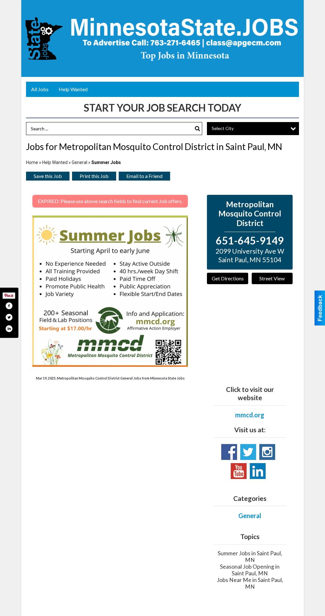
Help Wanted (73, 89)
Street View (272, 278)
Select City (223, 128)
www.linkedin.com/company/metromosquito (258, 471)
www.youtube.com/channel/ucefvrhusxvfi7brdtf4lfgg (239, 471)
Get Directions (228, 278)
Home (32, 162)
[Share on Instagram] (9, 328)
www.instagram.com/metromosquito (267, 452)
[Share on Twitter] (9, 317)
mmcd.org (249, 415)
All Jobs (40, 89)
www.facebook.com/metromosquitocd (229, 452)
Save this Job (48, 176)
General (80, 162)
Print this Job (94, 176)
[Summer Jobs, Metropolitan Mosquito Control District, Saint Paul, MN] (110, 291)
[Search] (197, 128)
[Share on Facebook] (9, 305)
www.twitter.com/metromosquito (248, 452)
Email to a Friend (144, 176)
